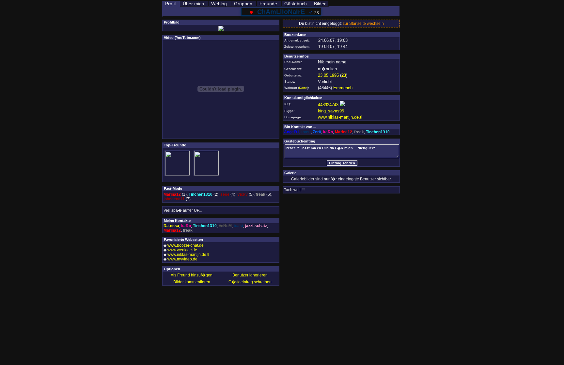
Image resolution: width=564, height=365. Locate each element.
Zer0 (317, 132)
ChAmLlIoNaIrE (281, 11)
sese (224, 194)
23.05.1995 (328, 75)
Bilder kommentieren (191, 282)
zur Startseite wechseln (363, 23)
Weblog (219, 3)
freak (260, 194)
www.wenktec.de (182, 250)
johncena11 (174, 199)
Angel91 (291, 132)
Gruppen (243, 3)
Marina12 (172, 194)
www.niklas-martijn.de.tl (188, 254)
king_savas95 (331, 110)
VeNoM (225, 226)
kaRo (186, 226)
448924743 (328, 104)
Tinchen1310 (200, 194)
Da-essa (171, 226)
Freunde (268, 3)
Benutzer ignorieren (250, 275)
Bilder (319, 3)
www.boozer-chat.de (185, 245)
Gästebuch (295, 3)
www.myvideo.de (182, 259)
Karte (303, 88)
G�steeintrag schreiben (250, 282)
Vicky (242, 194)
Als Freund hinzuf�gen (191, 275)
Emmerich (342, 87)
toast (238, 226)
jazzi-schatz (256, 226)
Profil (170, 3)
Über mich (193, 3)
